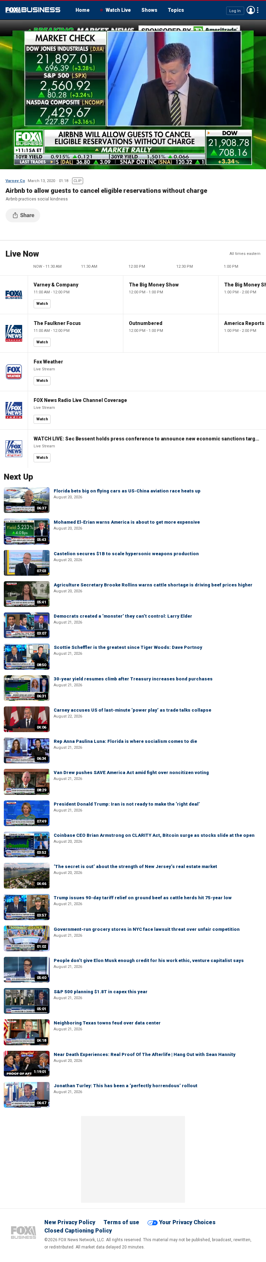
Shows (149, 10)
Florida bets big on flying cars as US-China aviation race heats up (127, 490)
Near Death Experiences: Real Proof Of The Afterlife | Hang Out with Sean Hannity (145, 1054)
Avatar (251, 10)
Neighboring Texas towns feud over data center (107, 1022)
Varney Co (15, 181)
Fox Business (33, 10)
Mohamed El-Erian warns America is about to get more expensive (127, 522)
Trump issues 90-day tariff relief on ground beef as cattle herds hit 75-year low (143, 897)
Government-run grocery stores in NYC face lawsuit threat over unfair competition (147, 929)
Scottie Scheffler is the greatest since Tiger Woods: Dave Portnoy (128, 647)
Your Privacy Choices (187, 1222)
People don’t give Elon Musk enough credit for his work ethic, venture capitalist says (149, 960)
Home (83, 10)
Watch (42, 303)
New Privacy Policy (69, 1222)
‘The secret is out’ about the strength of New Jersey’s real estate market (135, 866)
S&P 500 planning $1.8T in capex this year (101, 991)
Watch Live (118, 10)
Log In (235, 10)
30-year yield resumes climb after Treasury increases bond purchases (133, 678)
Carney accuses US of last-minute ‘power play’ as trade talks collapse (132, 710)
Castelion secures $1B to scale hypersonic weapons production (126, 553)
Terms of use (121, 1222)
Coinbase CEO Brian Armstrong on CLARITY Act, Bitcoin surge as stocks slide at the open (154, 835)
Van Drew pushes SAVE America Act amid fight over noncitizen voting (131, 772)
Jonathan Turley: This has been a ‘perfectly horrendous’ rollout (125, 1085)
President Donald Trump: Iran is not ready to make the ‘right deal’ (127, 804)
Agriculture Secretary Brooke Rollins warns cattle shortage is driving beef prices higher (153, 584)
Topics (176, 10)
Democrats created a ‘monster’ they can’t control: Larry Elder (123, 616)
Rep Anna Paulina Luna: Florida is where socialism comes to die (125, 741)
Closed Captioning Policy (78, 1230)
